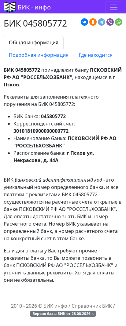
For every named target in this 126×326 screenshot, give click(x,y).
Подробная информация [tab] (39, 55)
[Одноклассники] (93, 22)
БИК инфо (55, 305)
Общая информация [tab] (33, 42)
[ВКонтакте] (84, 22)
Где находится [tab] (96, 55)
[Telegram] (101, 22)
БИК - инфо (34, 7)
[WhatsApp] (118, 22)
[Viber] (110, 22)
